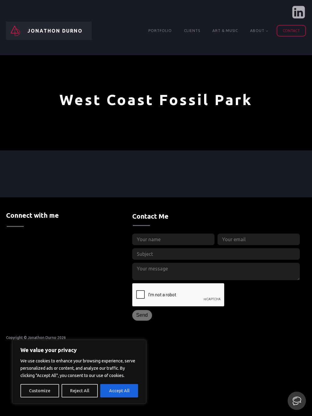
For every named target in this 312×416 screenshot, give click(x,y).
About (257, 31)
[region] (79, 372)
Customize (39, 390)
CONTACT (291, 31)
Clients (192, 31)
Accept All (119, 390)
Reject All (79, 390)
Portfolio (160, 31)
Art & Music (225, 31)
